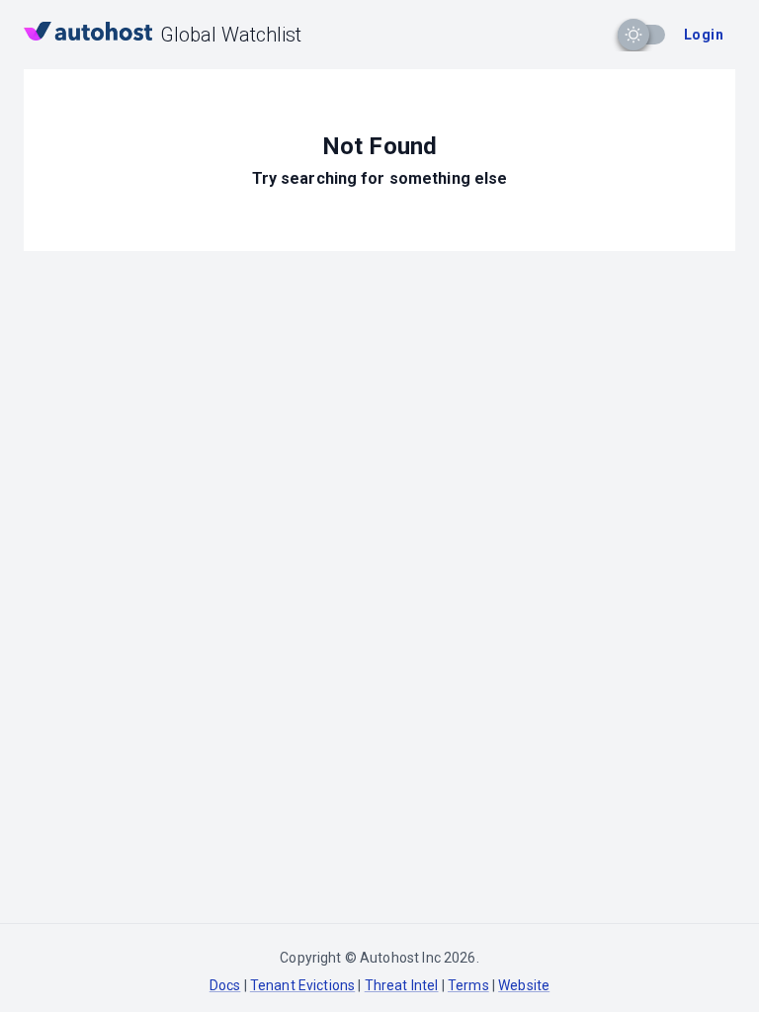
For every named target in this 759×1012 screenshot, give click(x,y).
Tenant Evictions (302, 985)
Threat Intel (402, 985)
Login (703, 34)
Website (523, 985)
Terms (468, 985)
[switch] (633, 34)
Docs (225, 985)
